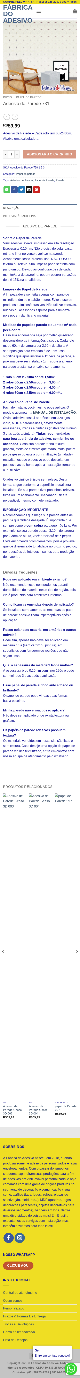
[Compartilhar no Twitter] (21, 189)
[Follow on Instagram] (20, 1238)
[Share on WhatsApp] (6, 189)
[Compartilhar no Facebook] (14, 189)
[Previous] (3, 959)
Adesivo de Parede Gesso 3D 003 (12, 1110)
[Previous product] (15, 117)
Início (7, 97)
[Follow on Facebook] (8, 1238)
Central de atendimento (20, 1292)
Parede (60, 180)
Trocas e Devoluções (18, 1324)
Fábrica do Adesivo (17, 14)
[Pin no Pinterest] (36, 189)
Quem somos (12, 1300)
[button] (38, 11)
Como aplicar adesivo (19, 1332)
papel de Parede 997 (66, 1108)
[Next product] (6, 117)
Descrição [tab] (11, 207)
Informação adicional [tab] (20, 216)
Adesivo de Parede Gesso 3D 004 (38, 1110)
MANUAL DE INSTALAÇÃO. (55, 412)
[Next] (76, 959)
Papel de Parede (44, 180)
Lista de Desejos (15, 1340)
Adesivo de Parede (21, 180)
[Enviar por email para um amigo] (29, 189)
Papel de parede (28, 97)
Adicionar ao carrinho (49, 154)
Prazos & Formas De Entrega (24, 1316)
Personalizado (13, 1308)
